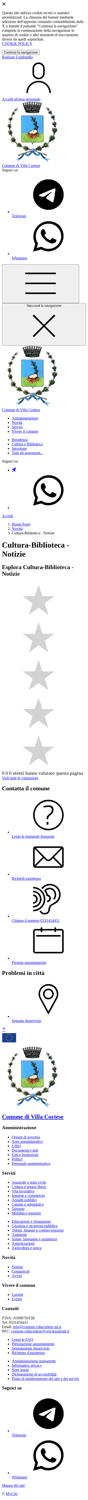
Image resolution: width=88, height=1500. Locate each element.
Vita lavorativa (23, 1191)
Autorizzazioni (23, 1243)
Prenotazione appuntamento (33, 1344)
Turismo (18, 1209)
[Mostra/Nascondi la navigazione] (40, 283)
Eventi (17, 1299)
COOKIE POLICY (17, 44)
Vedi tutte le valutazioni (20, 778)
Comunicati (21, 1271)
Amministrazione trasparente (34, 1361)
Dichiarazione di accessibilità (34, 1374)
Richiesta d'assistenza (28, 1353)
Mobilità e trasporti (26, 1213)
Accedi (7, 516)
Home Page (21, 524)
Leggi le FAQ (22, 1339)
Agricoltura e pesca (27, 1248)
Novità (17, 529)
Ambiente (19, 1235)
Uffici (16, 1146)
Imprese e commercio (28, 1195)
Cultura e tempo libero (29, 1187)
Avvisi (17, 1276)
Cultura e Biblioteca (27, 444)
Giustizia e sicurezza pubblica (34, 1226)
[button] (25, 418)
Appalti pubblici (24, 1200)
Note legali (20, 1370)
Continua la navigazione (21, 52)
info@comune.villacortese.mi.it (37, 1327)
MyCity (12, 1494)
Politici (17, 1159)
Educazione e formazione (31, 1221)
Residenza (20, 440)
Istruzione (19, 448)
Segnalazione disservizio (31, 1348)
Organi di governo (26, 1137)
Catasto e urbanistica (28, 1204)
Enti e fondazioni (25, 1155)
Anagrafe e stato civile (29, 1182)
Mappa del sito (13, 1485)
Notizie (17, 1267)
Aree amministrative (27, 1141)
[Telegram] (14, 470)
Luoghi (17, 1294)
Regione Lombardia (17, 57)
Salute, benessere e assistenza (34, 1239)
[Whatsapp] (48, 508)
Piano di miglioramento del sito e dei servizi (45, 1379)
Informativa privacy (27, 1365)
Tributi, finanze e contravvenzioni (38, 1230)
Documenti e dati (25, 1150)
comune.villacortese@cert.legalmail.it (40, 1331)
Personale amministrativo (31, 1163)
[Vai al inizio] (4, 1029)
